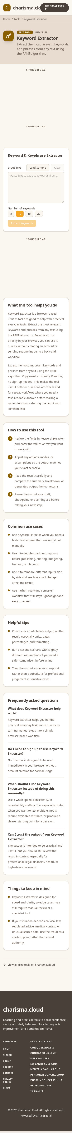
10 (19, 213)
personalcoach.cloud (47, 1074)
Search (7, 1055)
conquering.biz (42, 1047)
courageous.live (43, 1053)
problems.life (41, 1085)
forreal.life (39, 1058)
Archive (8, 1067)
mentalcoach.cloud (45, 1069)
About (7, 1061)
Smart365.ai (44, 1115)
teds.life (37, 1091)
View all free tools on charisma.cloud (31, 965)
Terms (7, 1088)
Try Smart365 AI (54, 7)
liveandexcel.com (43, 1064)
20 (38, 213)
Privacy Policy (8, 1080)
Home (7, 19)
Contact (8, 1073)
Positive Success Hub (46, 1080)
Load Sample (38, 167)
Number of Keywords (21, 208)
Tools (17, 19)
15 (29, 213)
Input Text (14, 167)
